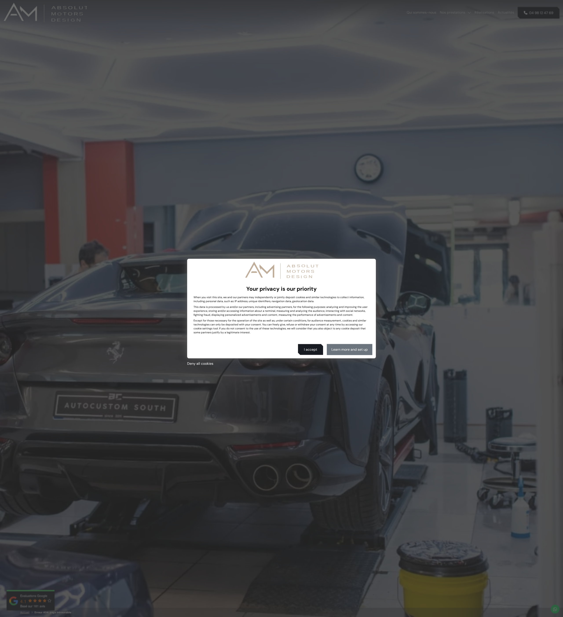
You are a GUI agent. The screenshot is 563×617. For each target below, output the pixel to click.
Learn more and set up (349, 349)
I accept (310, 349)
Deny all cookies (200, 363)
